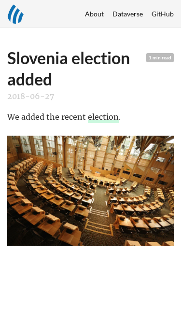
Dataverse (127, 14)
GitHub (163, 14)
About (94, 14)
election (103, 117)
